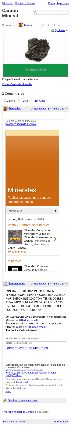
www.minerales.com (20, 124)
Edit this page (61, 421)
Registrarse (62, 3)
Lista (25, 100)
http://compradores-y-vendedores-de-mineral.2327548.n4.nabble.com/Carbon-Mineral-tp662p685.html (31, 373)
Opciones (60, 30)
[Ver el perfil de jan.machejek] (6, 283)
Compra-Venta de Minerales (17, 84)
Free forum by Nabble (14, 421)
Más (61, 108)
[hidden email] (29, 320)
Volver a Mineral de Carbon (19, 411)
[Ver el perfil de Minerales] (20, 25)
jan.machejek (17, 283)
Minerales (7, 3)
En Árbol (40, 100)
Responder (40, 108)
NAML (8, 392)
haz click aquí (19, 388)
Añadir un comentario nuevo (23, 400)
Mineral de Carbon (25, 3)
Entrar (51, 3)
